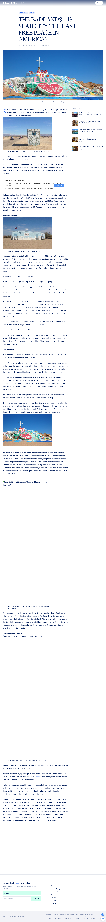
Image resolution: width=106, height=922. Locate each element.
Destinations (55, 895)
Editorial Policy (55, 889)
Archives (53, 898)
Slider (32, 13)
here (38, 777)
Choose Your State (10, 893)
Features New (23, 13)
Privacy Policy (55, 886)
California (12, 868)
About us (53, 901)
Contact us (54, 904)
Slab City (21, 868)
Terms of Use (55, 892)
